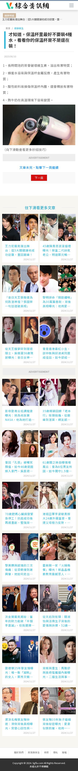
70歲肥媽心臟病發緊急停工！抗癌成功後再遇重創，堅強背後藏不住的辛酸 (19, 518)
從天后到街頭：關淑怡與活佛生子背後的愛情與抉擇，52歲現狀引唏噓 (57, 620)
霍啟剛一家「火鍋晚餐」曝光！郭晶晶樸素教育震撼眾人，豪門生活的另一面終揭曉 (56, 569)
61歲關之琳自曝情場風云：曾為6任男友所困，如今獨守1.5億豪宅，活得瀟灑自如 (57, 466)
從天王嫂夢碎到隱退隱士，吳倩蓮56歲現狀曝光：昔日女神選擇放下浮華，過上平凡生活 (19, 353)
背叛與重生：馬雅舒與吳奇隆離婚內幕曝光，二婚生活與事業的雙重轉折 (56, 672)
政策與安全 (34, 752)
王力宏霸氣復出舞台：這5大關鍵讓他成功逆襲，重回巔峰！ (33, 19)
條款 (46, 752)
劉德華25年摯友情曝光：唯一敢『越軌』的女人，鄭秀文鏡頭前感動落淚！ (19, 672)
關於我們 (19, 752)
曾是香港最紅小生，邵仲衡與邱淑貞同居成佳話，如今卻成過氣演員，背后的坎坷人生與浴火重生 (56, 353)
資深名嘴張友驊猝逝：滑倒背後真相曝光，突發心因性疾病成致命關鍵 (19, 723)
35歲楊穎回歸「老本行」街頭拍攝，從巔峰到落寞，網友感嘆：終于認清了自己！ (57, 415)
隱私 (55, 752)
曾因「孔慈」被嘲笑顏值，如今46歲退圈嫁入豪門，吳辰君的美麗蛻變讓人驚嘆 (19, 466)
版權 (64, 752)
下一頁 (39, 178)
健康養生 (19, 28)
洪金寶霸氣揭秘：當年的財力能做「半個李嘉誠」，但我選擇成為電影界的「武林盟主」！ (19, 620)
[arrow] (27, 5)
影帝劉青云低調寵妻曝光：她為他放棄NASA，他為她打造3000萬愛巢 (19, 415)
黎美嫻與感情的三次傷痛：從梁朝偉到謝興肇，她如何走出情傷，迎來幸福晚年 (19, 569)
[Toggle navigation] (71, 5)
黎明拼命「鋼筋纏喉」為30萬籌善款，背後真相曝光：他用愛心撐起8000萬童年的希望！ (57, 301)
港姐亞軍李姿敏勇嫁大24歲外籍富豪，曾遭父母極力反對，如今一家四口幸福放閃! (57, 518)
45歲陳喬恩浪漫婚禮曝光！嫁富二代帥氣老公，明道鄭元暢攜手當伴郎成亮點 (57, 250)
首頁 (8, 28)
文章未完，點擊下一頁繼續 (39, 167)
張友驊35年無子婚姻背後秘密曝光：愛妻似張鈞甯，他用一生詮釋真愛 (57, 723)
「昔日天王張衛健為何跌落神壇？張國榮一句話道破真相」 (19, 301)
